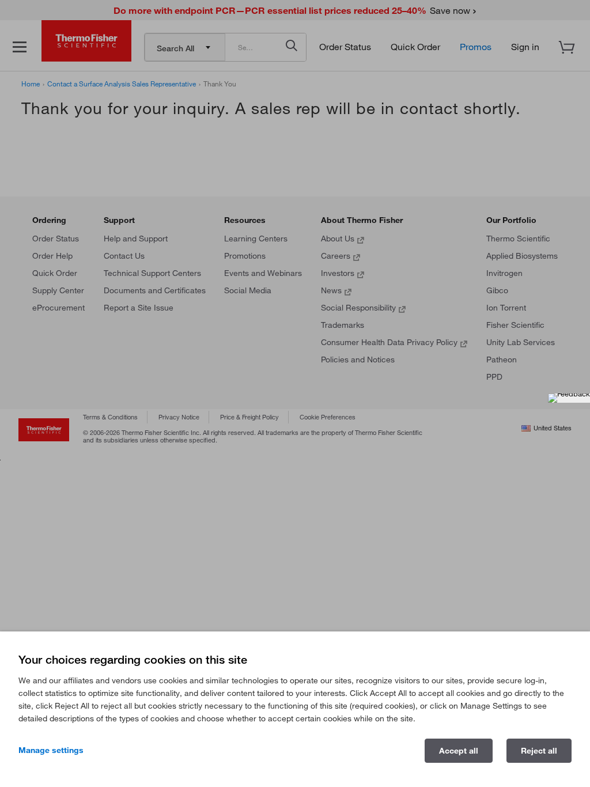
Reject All (539, 751)
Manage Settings (51, 750)
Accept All (458, 751)
